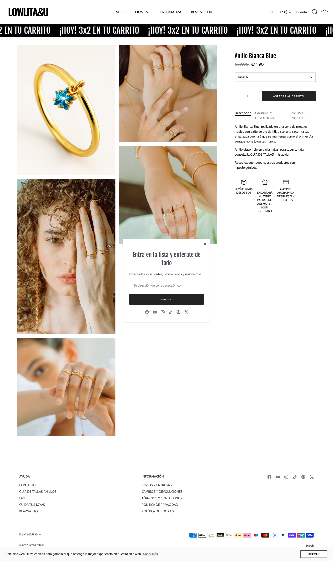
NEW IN (142, 12)
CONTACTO (27, 485)
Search (310, 545)
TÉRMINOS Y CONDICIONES (162, 498)
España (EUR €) (28, 534)
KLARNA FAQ (28, 511)
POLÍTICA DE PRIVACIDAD (160, 505)
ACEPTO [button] (314, 554)
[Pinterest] (178, 312)
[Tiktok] (170, 312)
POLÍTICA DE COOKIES (158, 511)
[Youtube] (155, 312)
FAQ (22, 498)
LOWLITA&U (36, 545)
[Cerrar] (205, 244)
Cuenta (301, 12)
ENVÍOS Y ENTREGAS (157, 485)
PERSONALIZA (169, 12)
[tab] (245, 115)
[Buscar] (314, 12)
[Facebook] (147, 312)
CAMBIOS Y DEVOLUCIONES (162, 491)
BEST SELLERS (202, 12)
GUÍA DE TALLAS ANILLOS (37, 491)
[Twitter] (186, 312)
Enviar (166, 299)
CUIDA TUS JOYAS (32, 505)
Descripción (243, 113)
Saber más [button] (150, 554)
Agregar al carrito (288, 96)
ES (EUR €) (278, 12)
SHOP (120, 12)
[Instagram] (163, 312)
